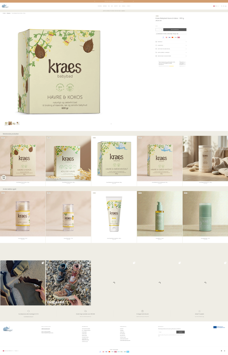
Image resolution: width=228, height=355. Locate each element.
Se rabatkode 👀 (102, 184)
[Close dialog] (136, 163)
